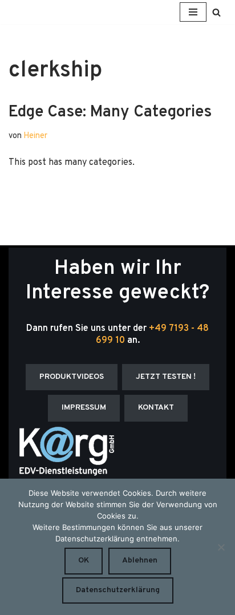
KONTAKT (156, 407)
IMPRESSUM (84, 407)
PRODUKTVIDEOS (71, 377)
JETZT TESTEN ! (166, 377)
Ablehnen (139, 560)
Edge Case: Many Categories (110, 112)
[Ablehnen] (220, 547)
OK (83, 560)
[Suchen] (216, 12)
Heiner (35, 136)
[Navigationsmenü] (193, 12)
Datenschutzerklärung (118, 590)
